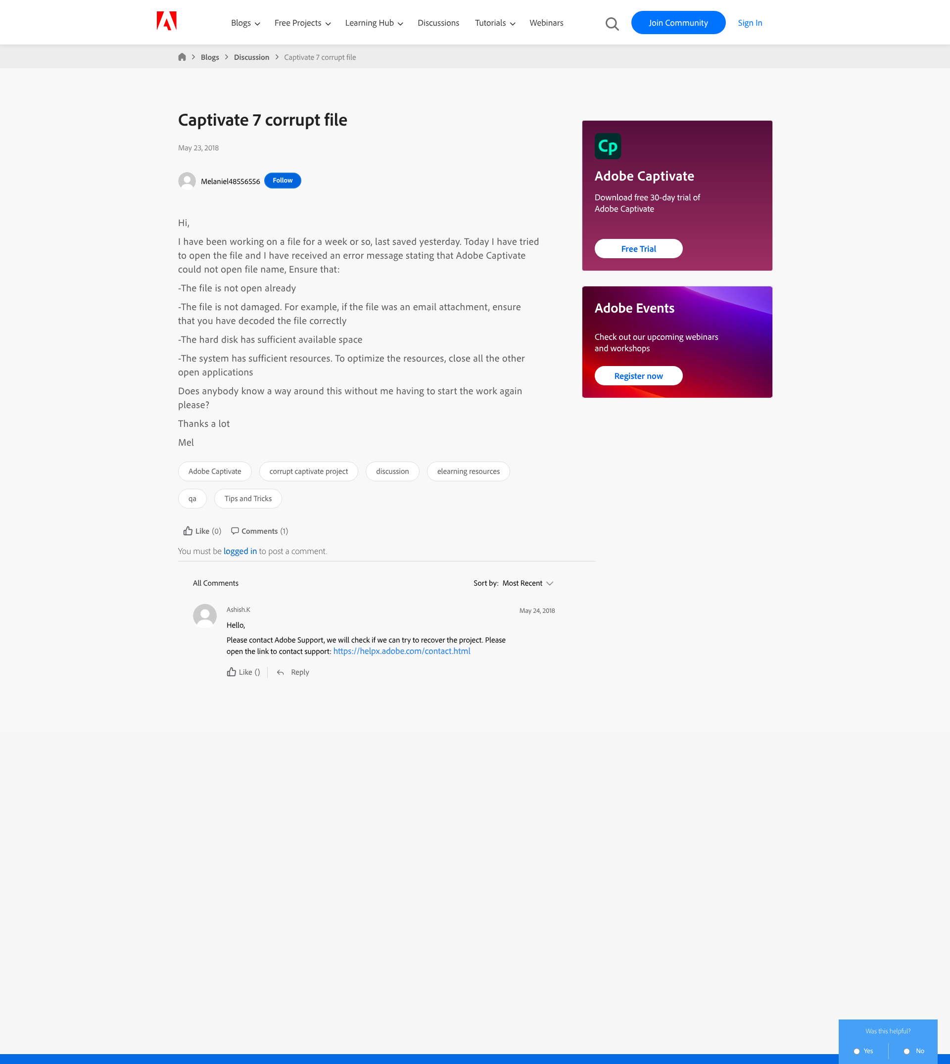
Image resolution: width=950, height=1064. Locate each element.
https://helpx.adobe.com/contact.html (402, 650)
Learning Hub (370, 22)
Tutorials (491, 22)
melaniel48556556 (230, 181)
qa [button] (192, 498)
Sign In (750, 22)
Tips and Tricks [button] (248, 498)
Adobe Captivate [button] (215, 471)
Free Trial (639, 248)
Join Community (678, 22)
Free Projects (299, 22)
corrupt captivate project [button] (309, 471)
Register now (639, 375)
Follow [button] (282, 180)
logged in (240, 550)
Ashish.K (238, 609)
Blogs (241, 22)
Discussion (252, 57)
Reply (300, 672)
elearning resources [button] (468, 471)
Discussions (438, 22)
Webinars (547, 22)
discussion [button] (392, 471)
